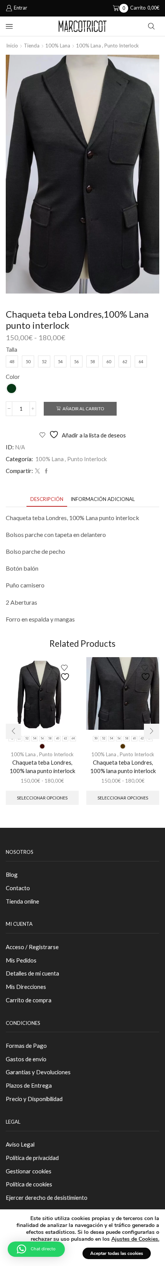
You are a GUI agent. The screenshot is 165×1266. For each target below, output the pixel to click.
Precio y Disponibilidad (34, 1098)
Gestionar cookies (28, 1171)
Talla (11, 349)
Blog (12, 874)
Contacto (18, 887)
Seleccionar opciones (42, 797)
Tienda (32, 45)
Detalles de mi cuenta (32, 973)
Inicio (12, 45)
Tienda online (22, 901)
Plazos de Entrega (29, 1085)
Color (13, 376)
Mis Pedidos (21, 960)
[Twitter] (37, 471)
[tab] (46, 499)
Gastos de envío (26, 1059)
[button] (13, 731)
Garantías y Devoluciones (38, 1072)
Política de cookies (29, 1184)
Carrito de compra (28, 1000)
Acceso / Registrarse (32, 946)
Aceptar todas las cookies (116, 1253)
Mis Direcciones (26, 986)
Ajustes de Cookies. (135, 1239)
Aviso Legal (20, 1144)
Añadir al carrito (83, 408)
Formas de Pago (26, 1045)
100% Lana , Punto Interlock (107, 45)
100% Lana (57, 45)
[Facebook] (45, 471)
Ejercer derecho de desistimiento (46, 1197)
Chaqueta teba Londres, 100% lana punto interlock (42, 766)
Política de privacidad (32, 1157)
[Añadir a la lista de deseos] (66, 673)
